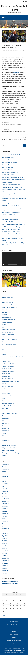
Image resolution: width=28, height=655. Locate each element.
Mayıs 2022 (5, 506)
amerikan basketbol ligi (7, 297)
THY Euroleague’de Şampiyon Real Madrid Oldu (14, 203)
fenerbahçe (4, 354)
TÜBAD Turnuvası (6, 443)
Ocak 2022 (4, 516)
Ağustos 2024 (5, 464)
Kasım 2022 (5, 491)
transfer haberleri (6, 440)
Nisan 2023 (5, 479)
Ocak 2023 (4, 486)
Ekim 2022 (4, 494)
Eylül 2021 (4, 526)
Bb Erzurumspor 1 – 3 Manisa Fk (10, 219)
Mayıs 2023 (5, 476)
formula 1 (4, 383)
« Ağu (3, 615)
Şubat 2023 (5, 484)
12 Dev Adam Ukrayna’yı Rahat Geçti (11, 184)
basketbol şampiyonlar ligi (8, 319)
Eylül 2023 (4, 466)
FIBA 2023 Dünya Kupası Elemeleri (10, 381)
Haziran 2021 (5, 533)
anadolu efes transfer (7, 305)
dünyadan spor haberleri (8, 342)
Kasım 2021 (5, 521)
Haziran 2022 (5, 503)
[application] (14, 259)
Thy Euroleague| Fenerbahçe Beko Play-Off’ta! (13, 224)
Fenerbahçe (16, 72)
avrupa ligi (4, 309)
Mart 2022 (4, 511)
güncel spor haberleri (7, 401)
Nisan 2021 (5, 538)
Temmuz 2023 (5, 471)
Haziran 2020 (5, 560)
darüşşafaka (5, 337)
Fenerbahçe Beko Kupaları (14, 640)
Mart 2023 (4, 481)
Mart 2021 (4, 541)
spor (3, 425)
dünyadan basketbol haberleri (9, 339)
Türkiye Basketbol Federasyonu (10, 581)
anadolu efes (5, 300)
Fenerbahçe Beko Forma (8, 174)
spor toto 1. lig (5, 428)
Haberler (14, 637)
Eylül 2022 (4, 496)
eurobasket (4, 347)
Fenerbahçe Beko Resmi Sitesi (10, 583)
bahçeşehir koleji (6, 312)
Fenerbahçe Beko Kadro (8, 157)
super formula (5, 430)
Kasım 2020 (5, 551)
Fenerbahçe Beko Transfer (8, 160)
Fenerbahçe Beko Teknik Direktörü (10, 162)
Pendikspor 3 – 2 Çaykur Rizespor (10, 205)
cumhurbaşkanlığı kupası (8, 334)
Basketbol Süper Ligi (7, 322)
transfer (4, 438)
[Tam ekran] (24, 265)
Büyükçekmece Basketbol (8, 329)
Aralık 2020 (4, 548)
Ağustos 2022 (5, 499)
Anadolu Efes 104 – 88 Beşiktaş (10, 217)
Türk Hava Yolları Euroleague (9, 445)
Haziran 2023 (5, 474)
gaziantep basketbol (7, 396)
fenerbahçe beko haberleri (8, 366)
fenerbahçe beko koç (7, 368)
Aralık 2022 (4, 489)
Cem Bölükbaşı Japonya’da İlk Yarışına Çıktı (13, 227)
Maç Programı (14, 634)
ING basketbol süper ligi (8, 403)
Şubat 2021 (5, 543)
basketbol (4, 314)
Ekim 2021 (4, 523)
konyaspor (4, 411)
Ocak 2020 (4, 573)
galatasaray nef (6, 393)
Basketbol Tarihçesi (7, 182)
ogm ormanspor (6, 418)
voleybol (4, 455)
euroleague (4, 352)
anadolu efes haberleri (7, 302)
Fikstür (14, 628)
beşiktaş (4, 324)
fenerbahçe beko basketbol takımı (10, 363)
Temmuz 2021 (5, 531)
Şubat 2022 (5, 513)
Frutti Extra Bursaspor (7, 386)
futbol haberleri (5, 391)
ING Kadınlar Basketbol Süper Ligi (10, 406)
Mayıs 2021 (5, 536)
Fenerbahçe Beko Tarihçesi (14, 625)
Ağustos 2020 (5, 555)
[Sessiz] (22, 265)
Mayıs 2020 (5, 563)
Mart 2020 (4, 568)
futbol (3, 388)
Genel (7, 122)
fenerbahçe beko (6, 361)
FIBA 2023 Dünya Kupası (8, 378)
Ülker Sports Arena (6, 164)
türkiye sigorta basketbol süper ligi (10, 453)
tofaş (3, 435)
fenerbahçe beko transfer (8, 371)
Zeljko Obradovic (16, 124)
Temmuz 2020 (5, 558)
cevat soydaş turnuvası (7, 332)
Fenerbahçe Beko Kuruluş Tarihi (10, 172)
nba (3, 415)
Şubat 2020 (5, 570)
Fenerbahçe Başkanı (7, 169)
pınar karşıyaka (5, 423)
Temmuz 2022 (5, 501)
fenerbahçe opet (6, 376)
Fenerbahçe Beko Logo (7, 167)
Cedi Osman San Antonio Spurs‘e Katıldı (12, 187)
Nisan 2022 (5, 508)
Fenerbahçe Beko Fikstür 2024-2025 (11, 155)
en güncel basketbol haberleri (9, 344)
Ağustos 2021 (5, 528)
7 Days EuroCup (6, 295)
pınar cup (4, 420)
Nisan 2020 (5, 565)
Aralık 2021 (4, 518)
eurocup (4, 349)
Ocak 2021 (4, 546)
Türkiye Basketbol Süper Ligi (9, 450)
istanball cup (5, 408)
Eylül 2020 (4, 553)
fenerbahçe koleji (6, 373)
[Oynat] (3, 265)
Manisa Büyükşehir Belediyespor (10, 413)
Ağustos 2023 (5, 469)
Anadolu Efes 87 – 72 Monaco (9, 222)
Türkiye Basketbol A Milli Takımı (10, 448)
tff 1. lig (4, 433)
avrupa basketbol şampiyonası (9, 307)
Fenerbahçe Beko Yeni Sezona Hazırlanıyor (12, 177)
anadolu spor (22, 50)
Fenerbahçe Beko (8, 124)
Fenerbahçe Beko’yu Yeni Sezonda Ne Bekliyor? (13, 179)
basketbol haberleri (6, 317)
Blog (5, 122)
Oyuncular (14, 631)
